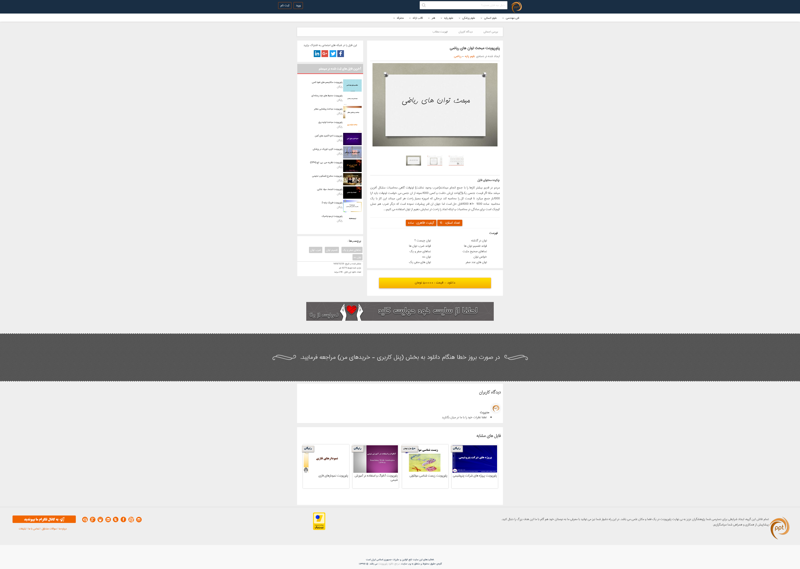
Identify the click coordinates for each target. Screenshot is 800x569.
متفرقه (400, 18)
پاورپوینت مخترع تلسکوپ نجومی (327, 176)
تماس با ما (34, 528)
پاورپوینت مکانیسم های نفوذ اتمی (327, 82)
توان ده (357, 257)
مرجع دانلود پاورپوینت (389, 563)
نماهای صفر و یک (352, 249)
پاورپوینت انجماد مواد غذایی (329, 189)
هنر (433, 18)
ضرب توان (315, 249)
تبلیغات (22, 528)
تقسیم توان (332, 249)
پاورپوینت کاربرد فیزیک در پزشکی (327, 149)
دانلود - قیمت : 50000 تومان (435, 283)
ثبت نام (284, 5)
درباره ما (63, 528)
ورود (298, 5)
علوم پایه (448, 18)
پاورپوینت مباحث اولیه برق (330, 122)
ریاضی (457, 56)
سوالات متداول (49, 528)
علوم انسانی (490, 18)
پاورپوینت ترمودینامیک (332, 216)
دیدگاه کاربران (466, 31)
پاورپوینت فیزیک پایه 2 (332, 202)
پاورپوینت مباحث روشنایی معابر (328, 109)
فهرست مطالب (440, 31)
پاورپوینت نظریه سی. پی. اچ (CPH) (326, 162)
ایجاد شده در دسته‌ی (487, 56)
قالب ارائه (417, 18)
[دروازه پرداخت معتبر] (319, 529)
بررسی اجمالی (491, 31)
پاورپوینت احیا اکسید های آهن (328, 136)
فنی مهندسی (512, 18)
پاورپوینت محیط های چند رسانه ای (326, 95)
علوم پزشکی (468, 18)
